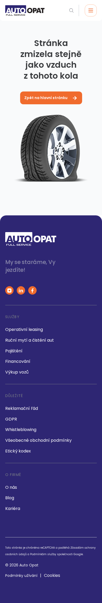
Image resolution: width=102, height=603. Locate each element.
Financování (17, 361)
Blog (9, 498)
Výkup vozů (17, 372)
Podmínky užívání (21, 575)
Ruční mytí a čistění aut (29, 340)
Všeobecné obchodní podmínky (38, 440)
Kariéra (12, 509)
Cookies (52, 575)
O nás (11, 487)
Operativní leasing (24, 329)
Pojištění (13, 351)
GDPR (11, 419)
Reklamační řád (21, 408)
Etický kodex (18, 451)
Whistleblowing (20, 430)
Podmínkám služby (43, 554)
